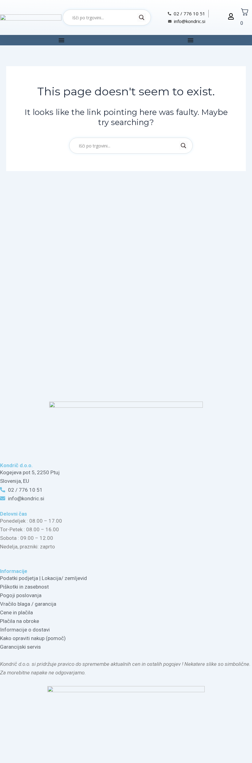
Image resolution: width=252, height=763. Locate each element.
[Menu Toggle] (61, 40)
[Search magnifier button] (141, 17)
